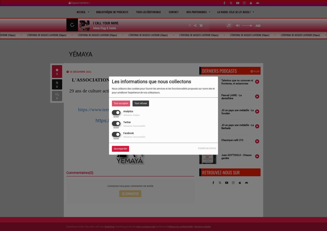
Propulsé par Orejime (207, 148)
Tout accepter (121, 103)
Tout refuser (140, 103)
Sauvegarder (120, 148)
